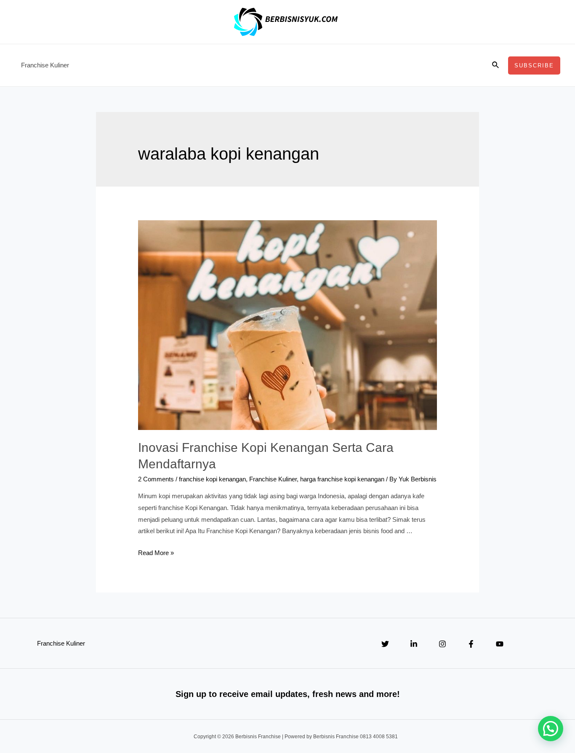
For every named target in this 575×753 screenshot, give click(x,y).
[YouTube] (499, 644)
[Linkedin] (414, 644)
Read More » (156, 552)
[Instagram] (442, 644)
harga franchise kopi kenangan (342, 479)
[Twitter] (385, 644)
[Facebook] (471, 644)
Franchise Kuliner (45, 65)
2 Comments (156, 479)
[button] (550, 728)
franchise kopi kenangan (212, 479)
